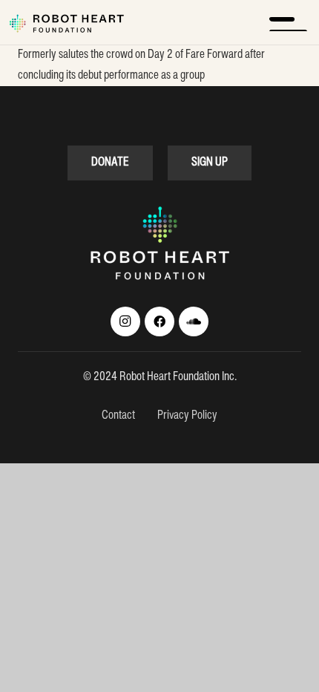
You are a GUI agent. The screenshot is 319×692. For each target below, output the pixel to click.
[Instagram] (125, 321)
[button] (288, 22)
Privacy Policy (187, 416)
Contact (119, 416)
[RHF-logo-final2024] (66, 23)
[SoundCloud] (193, 321)
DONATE (110, 163)
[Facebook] (159, 321)
